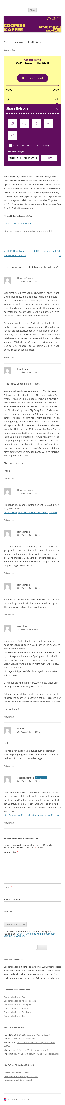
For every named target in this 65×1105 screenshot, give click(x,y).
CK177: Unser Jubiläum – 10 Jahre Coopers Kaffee (36, 1053)
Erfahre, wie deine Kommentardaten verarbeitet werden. (29, 934)
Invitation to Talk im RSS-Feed (18, 1080)
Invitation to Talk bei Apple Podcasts (21, 1076)
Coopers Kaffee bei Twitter (16, 1008)
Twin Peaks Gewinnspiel (24, 1038)
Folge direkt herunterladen (18, 223)
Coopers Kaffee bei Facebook (17, 1012)
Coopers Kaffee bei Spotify (16, 997)
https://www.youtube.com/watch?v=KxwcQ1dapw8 (30, 512)
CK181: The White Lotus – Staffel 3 (32, 1050)
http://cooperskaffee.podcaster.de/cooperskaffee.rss (31, 815)
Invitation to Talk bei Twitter (17, 1072)
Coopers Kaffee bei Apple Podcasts (20, 1000)
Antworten (9, 357)
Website (8, 911)
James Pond (23, 531)
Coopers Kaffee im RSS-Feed (17, 1015)
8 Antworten (9, 49)
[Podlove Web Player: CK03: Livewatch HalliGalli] (32, 111)
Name (8, 887)
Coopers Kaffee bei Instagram (18, 1004)
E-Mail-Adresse (13, 899)
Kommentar (11, 852)
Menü (32, 10)
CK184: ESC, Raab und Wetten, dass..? (32, 1034)
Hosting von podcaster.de (18, 1099)
